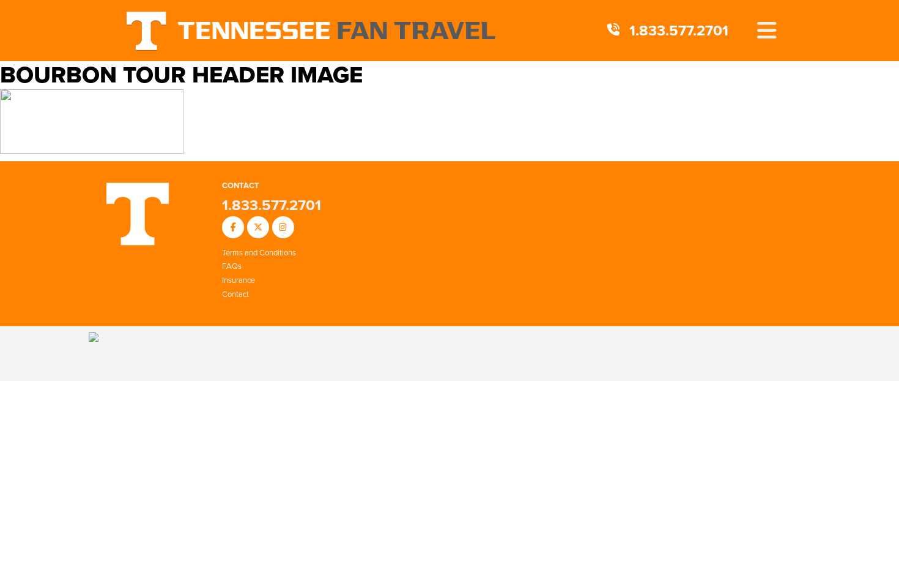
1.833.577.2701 (678, 31)
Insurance (238, 280)
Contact (235, 294)
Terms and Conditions (259, 252)
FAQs (232, 266)
